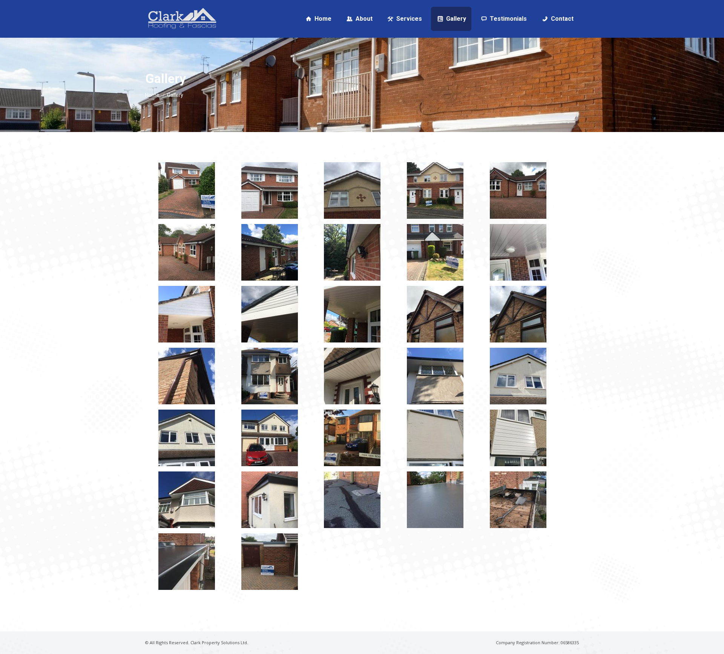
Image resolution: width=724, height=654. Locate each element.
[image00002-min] (269, 190)
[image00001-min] (186, 190)
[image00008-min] (352, 252)
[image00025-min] (518, 438)
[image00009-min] (435, 252)
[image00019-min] (435, 376)
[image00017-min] (269, 376)
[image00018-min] (352, 376)
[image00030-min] (518, 499)
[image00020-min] (518, 376)
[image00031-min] (186, 561)
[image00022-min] (269, 438)
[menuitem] (318, 19)
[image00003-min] (352, 190)
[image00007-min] (269, 252)
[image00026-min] (186, 499)
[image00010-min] (518, 252)
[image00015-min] (518, 314)
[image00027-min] (269, 499)
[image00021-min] (186, 438)
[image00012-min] (269, 314)
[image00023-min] (352, 438)
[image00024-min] (435, 438)
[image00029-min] (435, 499)
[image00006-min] (186, 252)
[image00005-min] (518, 190)
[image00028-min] (352, 499)
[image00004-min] (435, 190)
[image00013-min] (352, 314)
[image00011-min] (186, 314)
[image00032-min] (269, 561)
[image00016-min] (186, 376)
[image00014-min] (435, 314)
